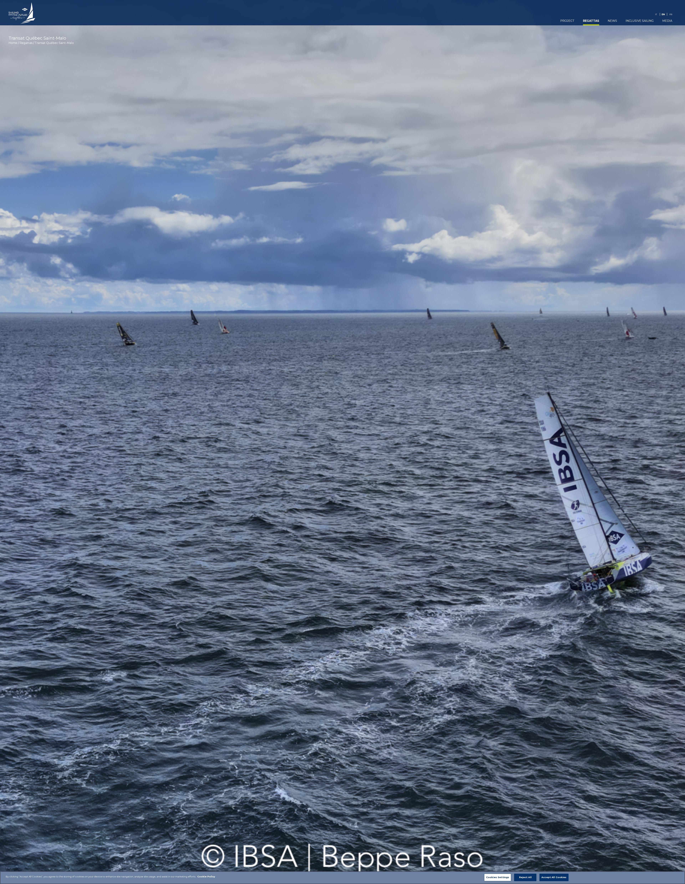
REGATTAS (591, 20)
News (612, 20)
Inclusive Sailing (640, 20)
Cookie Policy (206, 876)
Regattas (26, 43)
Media (667, 20)
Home (13, 43)
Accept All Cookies (553, 877)
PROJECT (567, 20)
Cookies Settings (497, 877)
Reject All (525, 877)
